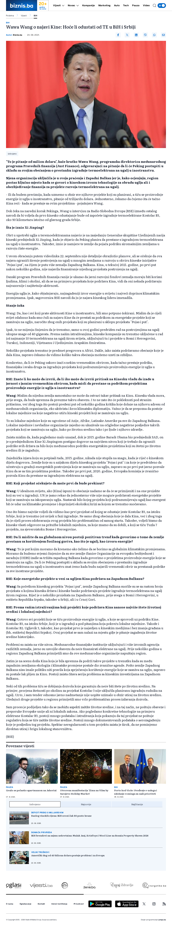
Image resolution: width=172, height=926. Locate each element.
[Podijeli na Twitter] (127, 34)
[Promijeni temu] (162, 5)
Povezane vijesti (20, 745)
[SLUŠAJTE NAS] (65, 885)
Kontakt (41, 904)
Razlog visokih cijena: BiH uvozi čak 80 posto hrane (61, 815)
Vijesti (57, 5)
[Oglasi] (13, 885)
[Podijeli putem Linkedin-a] (136, 34)
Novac (71, 5)
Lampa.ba (162, 920)
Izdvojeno (34, 804)
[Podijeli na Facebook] (118, 34)
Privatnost (79, 904)
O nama (9, 904)
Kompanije (88, 5)
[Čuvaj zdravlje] (121, 885)
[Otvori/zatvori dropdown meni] (62, 5)
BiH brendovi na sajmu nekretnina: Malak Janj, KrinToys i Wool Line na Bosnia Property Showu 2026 (89, 835)
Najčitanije (137, 804)
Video (146, 5)
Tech (126, 5)
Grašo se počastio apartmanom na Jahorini (31, 790)
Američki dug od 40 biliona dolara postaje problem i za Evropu (68, 855)
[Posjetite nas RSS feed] (164, 904)
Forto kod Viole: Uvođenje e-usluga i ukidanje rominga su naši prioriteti (135, 792)
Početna (10, 16)
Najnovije (86, 804)
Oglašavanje (25, 904)
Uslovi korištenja (59, 904)
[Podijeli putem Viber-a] (145, 34)
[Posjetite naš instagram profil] (154, 904)
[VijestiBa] (41, 885)
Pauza (135, 5)
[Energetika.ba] (154, 885)
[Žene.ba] (89, 885)
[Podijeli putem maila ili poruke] (163, 34)
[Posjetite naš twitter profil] (144, 904)
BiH (35, 16)
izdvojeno (12, 154)
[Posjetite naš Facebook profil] (134, 904)
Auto (117, 5)
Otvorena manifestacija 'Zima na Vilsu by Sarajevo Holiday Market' (84, 792)
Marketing (104, 5)
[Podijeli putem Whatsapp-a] (154, 34)
